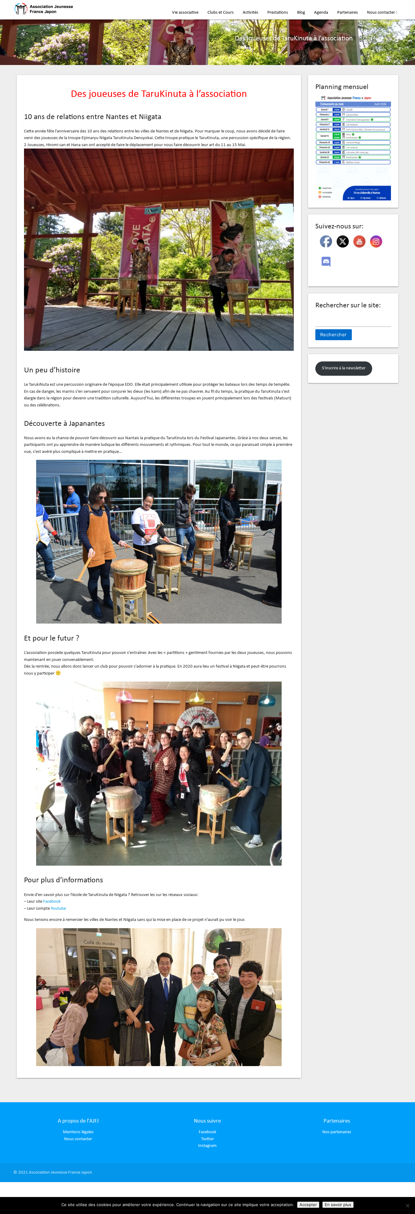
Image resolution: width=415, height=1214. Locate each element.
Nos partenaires (336, 1132)
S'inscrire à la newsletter (343, 368)
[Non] (407, 1205)
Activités (250, 12)
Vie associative (185, 12)
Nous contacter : (382, 12)
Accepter (308, 1204)
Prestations (277, 12)
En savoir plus (338, 1204)
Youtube (58, 908)
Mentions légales (78, 1132)
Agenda (321, 12)
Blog (301, 12)
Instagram (207, 1146)
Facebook (52, 901)
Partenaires (347, 12)
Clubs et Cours (221, 12)
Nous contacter (78, 1139)
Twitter (207, 1139)
